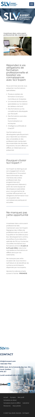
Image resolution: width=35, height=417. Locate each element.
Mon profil (21, 397)
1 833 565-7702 (5, 364)
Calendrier (26, 403)
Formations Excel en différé (12, 403)
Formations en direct (10, 400)
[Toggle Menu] (31, 4)
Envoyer (17, 323)
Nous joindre (17, 406)
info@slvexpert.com (8, 361)
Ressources (7, 406)
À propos (13, 397)
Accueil (6, 397)
